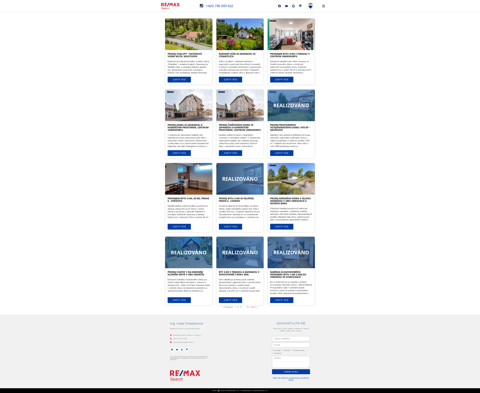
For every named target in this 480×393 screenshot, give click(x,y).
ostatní (277, 353)
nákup (287, 350)
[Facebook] (279, 6)
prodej (277, 350)
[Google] (293, 6)
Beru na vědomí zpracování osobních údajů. (291, 378)
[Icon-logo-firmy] (300, 6)
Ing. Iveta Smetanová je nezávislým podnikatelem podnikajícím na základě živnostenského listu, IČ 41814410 (189, 358)
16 (248, 307)
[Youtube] (286, 6)
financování (298, 350)
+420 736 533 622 (219, 6)
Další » (254, 307)
